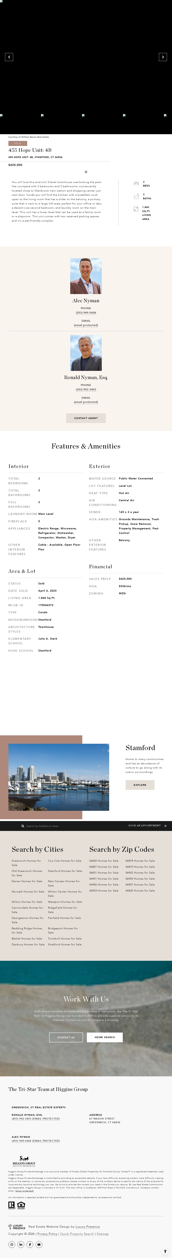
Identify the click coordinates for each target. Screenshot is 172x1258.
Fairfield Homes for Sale (64, 918)
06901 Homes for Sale (104, 878)
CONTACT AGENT (86, 418)
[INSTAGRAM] (11, 1244)
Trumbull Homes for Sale (65, 938)
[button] (147, 826)
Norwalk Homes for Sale (28, 891)
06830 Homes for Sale (104, 860)
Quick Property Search (77, 1234)
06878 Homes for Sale (140, 860)
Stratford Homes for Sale (65, 944)
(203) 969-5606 (86, 312)
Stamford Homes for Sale (65, 871)
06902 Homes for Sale (140, 872)
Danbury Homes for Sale (28, 944)
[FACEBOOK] (30, 1244)
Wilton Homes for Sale (27, 901)
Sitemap (103, 1234)
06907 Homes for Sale (140, 884)
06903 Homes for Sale (104, 890)
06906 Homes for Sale (104, 884)
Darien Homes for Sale (27, 881)
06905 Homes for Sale (140, 878)
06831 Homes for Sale (104, 872)
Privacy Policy (47, 1234)
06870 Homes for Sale (140, 866)
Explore (140, 785)
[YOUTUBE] (39, 1244)
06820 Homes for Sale (140, 890)
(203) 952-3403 (86, 389)
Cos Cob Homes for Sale (64, 860)
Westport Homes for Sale (65, 901)
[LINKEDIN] (20, 1244)
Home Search (105, 1037)
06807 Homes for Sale (104, 866)
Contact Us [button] (66, 1037)
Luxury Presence (88, 1226)
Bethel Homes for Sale (27, 938)
